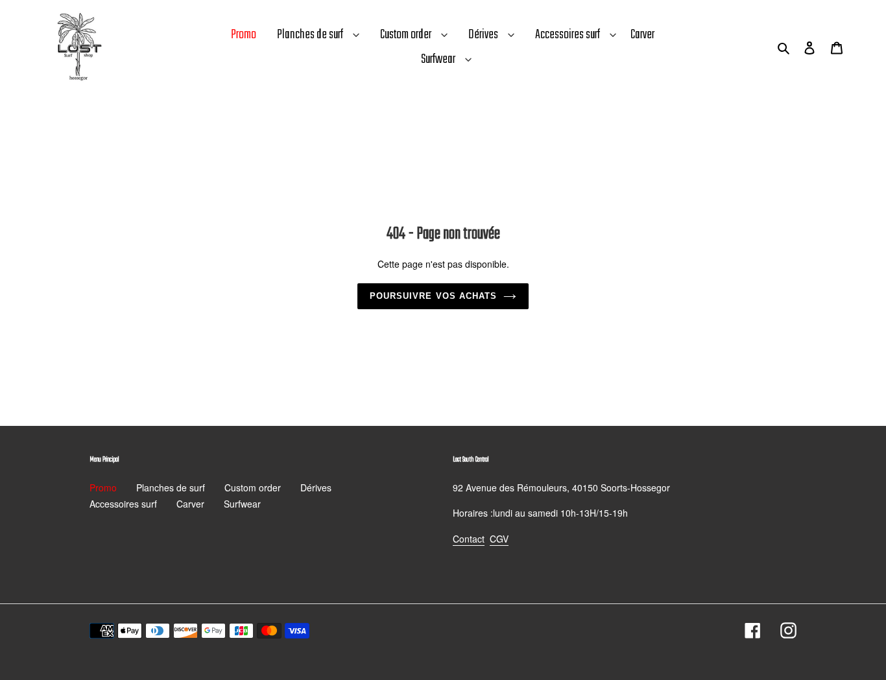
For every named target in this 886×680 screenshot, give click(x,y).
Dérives (483, 35)
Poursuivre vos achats (433, 296)
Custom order (405, 35)
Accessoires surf (567, 35)
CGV (499, 538)
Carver (190, 503)
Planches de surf (310, 35)
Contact (469, 538)
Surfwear (438, 59)
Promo (103, 487)
